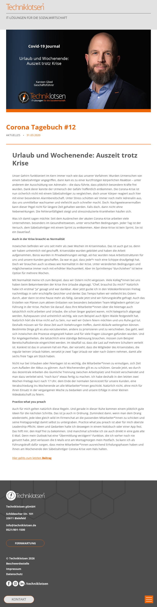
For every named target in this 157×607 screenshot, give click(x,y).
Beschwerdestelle (17, 563)
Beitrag (47, 458)
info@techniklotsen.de (21, 525)
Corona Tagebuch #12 (41, 126)
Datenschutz (14, 574)
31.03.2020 (33, 135)
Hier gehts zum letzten (27, 458)
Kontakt (19, 599)
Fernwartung (25, 543)
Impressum (13, 569)
